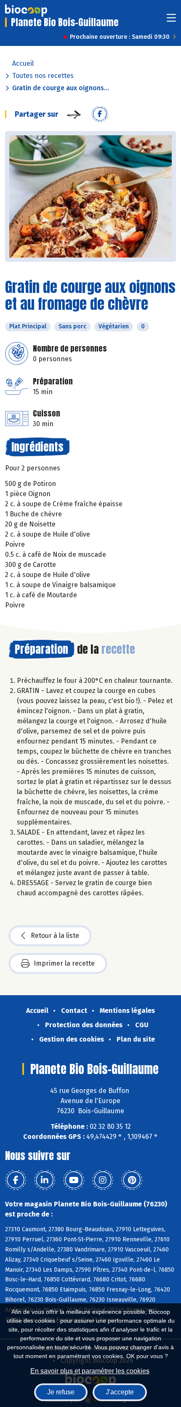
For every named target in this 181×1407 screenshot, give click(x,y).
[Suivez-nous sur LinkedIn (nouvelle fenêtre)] (44, 1180)
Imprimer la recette (64, 963)
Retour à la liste (55, 936)
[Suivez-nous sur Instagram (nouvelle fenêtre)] (102, 1180)
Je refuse (61, 1392)
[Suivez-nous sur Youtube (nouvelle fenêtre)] (73, 1180)
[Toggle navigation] (171, 20)
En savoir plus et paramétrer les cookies (89, 1371)
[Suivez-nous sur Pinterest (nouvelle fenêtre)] (131, 1180)
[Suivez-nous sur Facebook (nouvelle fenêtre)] (15, 1180)
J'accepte (120, 1392)
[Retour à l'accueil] (26, 10)
